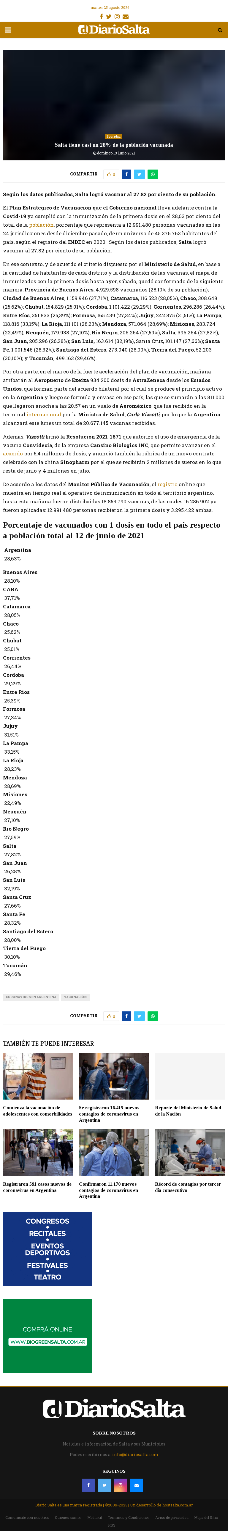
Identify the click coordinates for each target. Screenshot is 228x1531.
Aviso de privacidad (172, 1517)
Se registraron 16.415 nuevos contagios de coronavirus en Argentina (109, 1114)
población (41, 224)
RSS (111, 1525)
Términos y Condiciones (129, 1517)
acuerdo (13, 453)
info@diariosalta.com (135, 1454)
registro (167, 484)
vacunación (75, 997)
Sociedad (114, 136)
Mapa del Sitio (206, 1517)
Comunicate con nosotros (27, 1517)
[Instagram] (120, 1485)
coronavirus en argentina (31, 997)
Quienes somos (68, 1517)
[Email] (136, 1485)
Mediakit (94, 1517)
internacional (43, 414)
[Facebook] (88, 1485)
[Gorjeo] (104, 1485)
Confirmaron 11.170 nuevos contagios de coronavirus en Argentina (108, 1190)
